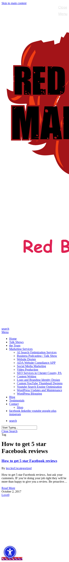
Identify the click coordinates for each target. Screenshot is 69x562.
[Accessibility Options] (10, 552)
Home (15, 501)
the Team (18, 512)
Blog (13, 524)
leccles (10, 468)
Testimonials (22, 529)
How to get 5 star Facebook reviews (29, 461)
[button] (5, 332)
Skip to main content (14, 3)
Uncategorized (23, 468)
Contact (17, 535)
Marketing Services (28, 518)
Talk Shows (20, 507)
